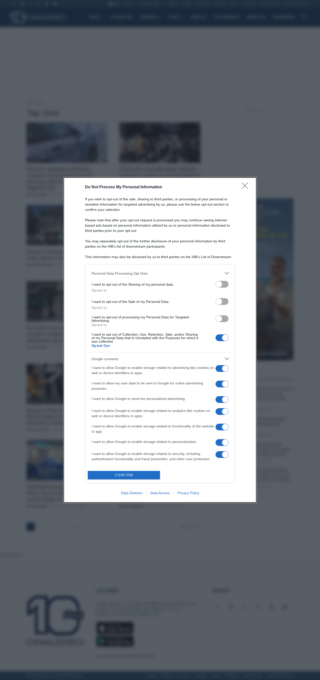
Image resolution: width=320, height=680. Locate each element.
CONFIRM (124, 475)
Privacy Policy (188, 493)
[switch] (222, 284)
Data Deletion (131, 493)
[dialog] (160, 340)
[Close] (246, 187)
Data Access (160, 493)
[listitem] (160, 273)
